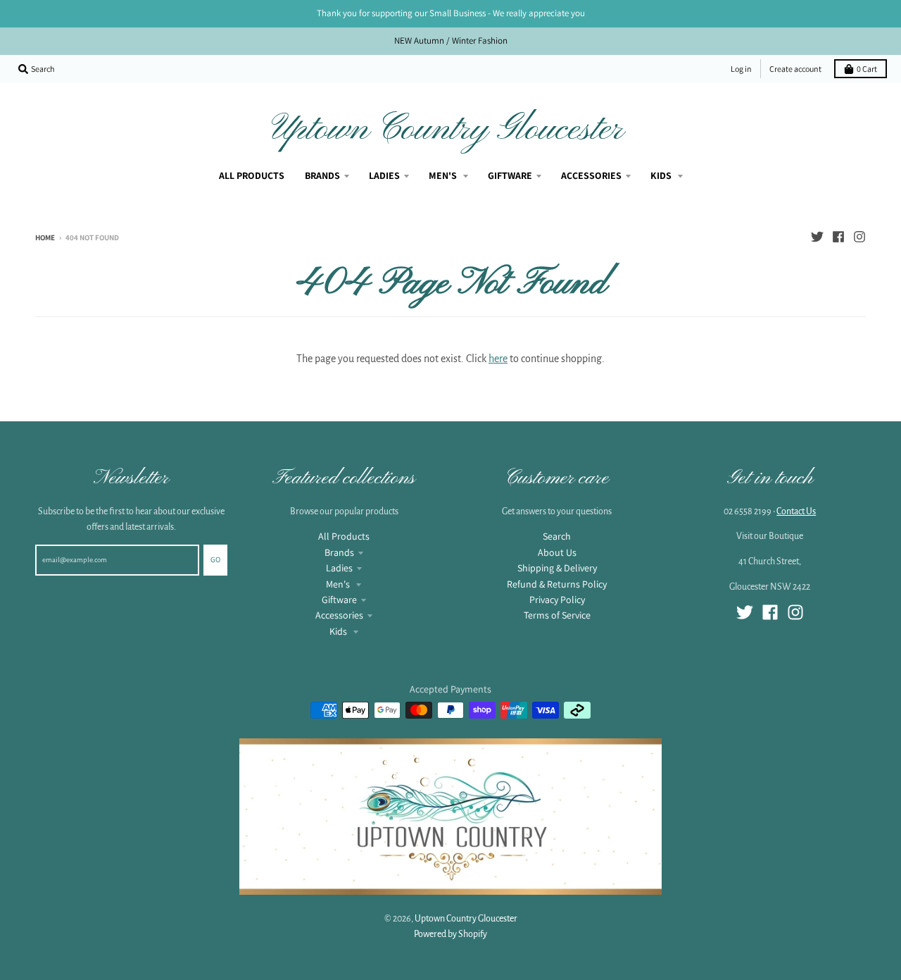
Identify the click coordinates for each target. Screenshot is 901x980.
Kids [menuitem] (662, 175)
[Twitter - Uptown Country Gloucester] (817, 236)
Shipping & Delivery (557, 568)
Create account (795, 68)
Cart (867, 68)
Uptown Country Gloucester (448, 130)
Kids (339, 631)
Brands (339, 552)
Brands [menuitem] (322, 175)
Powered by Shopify (450, 934)
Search (557, 536)
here (498, 358)
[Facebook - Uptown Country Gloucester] (838, 236)
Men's (339, 584)
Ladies (339, 568)
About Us (557, 552)
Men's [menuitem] (444, 175)
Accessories (339, 615)
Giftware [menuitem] (510, 175)
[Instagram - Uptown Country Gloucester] (859, 236)
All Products (344, 536)
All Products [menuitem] (251, 175)
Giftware (339, 599)
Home (45, 237)
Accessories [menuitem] (591, 175)
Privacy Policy (557, 599)
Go (215, 559)
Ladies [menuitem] (384, 175)
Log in (741, 68)
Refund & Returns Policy (557, 584)
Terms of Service (557, 615)
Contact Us (796, 511)
